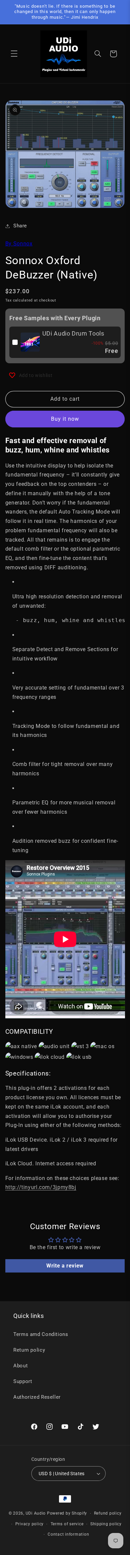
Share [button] (20, 226)
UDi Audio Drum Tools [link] (73, 333)
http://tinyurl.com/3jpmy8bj (40, 1187)
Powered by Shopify (67, 1513)
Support (22, 1381)
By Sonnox (19, 243)
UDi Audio (36, 1513)
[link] (30, 342)
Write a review (65, 1265)
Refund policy (108, 1513)
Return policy (29, 1350)
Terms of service (67, 1524)
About (20, 1366)
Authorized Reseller (37, 1397)
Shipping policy (106, 1524)
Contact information (68, 1534)
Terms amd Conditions (40, 1334)
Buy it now (65, 419)
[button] (14, 53)
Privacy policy (29, 1524)
